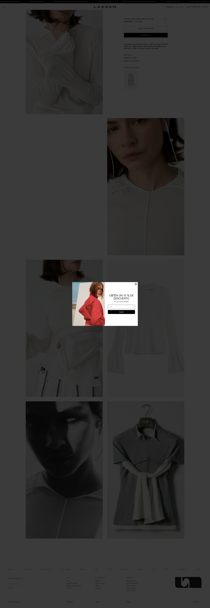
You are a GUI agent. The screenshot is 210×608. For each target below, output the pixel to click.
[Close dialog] (136, 284)
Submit (121, 312)
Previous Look (13, 605)
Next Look (198, 605)
